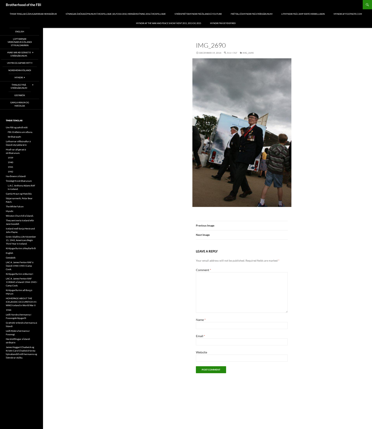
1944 (8, 309)
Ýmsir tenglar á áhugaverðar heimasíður (33, 14)
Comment (203, 270)
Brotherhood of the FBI (23, 5)
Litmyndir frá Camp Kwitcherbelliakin (303, 14)
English (19, 31)
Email (200, 336)
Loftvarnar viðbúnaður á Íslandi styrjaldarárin (20, 42)
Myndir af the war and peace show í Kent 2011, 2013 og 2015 (168, 23)
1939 (10, 157)
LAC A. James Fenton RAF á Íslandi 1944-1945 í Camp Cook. (19, 266)
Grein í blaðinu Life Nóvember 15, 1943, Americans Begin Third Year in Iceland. (21, 240)
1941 (10, 166)
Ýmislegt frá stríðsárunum (19, 86)
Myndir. (19, 77)
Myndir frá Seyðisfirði (223, 23)
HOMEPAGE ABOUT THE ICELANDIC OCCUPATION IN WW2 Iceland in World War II (21, 302)
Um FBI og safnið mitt (19, 63)
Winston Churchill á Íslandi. (20, 215)
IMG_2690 (248, 52)
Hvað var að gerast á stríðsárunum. (19, 54)
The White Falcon (15, 206)
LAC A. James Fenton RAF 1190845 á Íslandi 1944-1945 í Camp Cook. (21, 282)
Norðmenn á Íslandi (19, 70)
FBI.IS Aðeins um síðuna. (20, 132)
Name (201, 319)
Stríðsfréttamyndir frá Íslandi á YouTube (198, 14)
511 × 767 (232, 52)
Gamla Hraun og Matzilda (19, 104)
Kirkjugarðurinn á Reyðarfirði (21, 248)
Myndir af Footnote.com (348, 14)
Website (201, 352)
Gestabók (19, 95)
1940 (10, 162)
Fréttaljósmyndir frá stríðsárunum (251, 14)
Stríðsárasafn (14, 136)
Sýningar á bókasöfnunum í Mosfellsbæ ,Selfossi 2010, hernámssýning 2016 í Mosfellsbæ (116, 14)
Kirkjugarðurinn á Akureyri (19, 273)
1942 (10, 171)
